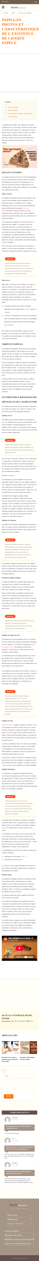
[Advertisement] (19, 72)
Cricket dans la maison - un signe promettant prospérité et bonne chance (18, 1172)
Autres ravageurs (12, 1231)
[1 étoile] (2, 1021)
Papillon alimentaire (22, 801)
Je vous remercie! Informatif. (11, 1133)
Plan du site (12, 1215)
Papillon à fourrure (8, 475)
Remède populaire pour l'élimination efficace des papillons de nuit (18, 1127)
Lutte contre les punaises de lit (18, 1243)
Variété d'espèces (13, 110)
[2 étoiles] (4, 1021)
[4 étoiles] (7, 1021)
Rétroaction (5, 1)
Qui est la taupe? (13, 107)
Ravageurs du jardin (13, 1235)
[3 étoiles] (6, 1021)
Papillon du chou (7, 725)
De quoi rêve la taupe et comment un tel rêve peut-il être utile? (10, 1059)
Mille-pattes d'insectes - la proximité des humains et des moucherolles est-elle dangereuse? (19, 1148)
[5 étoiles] (9, 1021)
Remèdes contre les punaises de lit (19, 1239)
